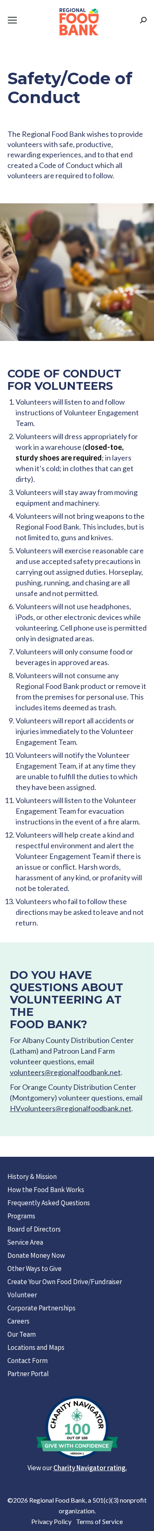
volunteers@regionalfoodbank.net (65, 1072)
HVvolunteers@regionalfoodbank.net (70, 1108)
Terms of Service (99, 1521)
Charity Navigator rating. (90, 1469)
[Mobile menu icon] (12, 20)
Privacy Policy (51, 1521)
